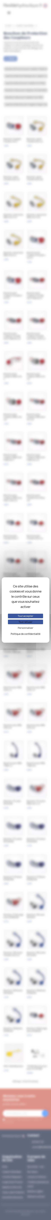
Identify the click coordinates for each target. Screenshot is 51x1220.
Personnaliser (25, 627)
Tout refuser (25, 622)
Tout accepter (25, 616)
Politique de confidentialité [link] (25, 633)
